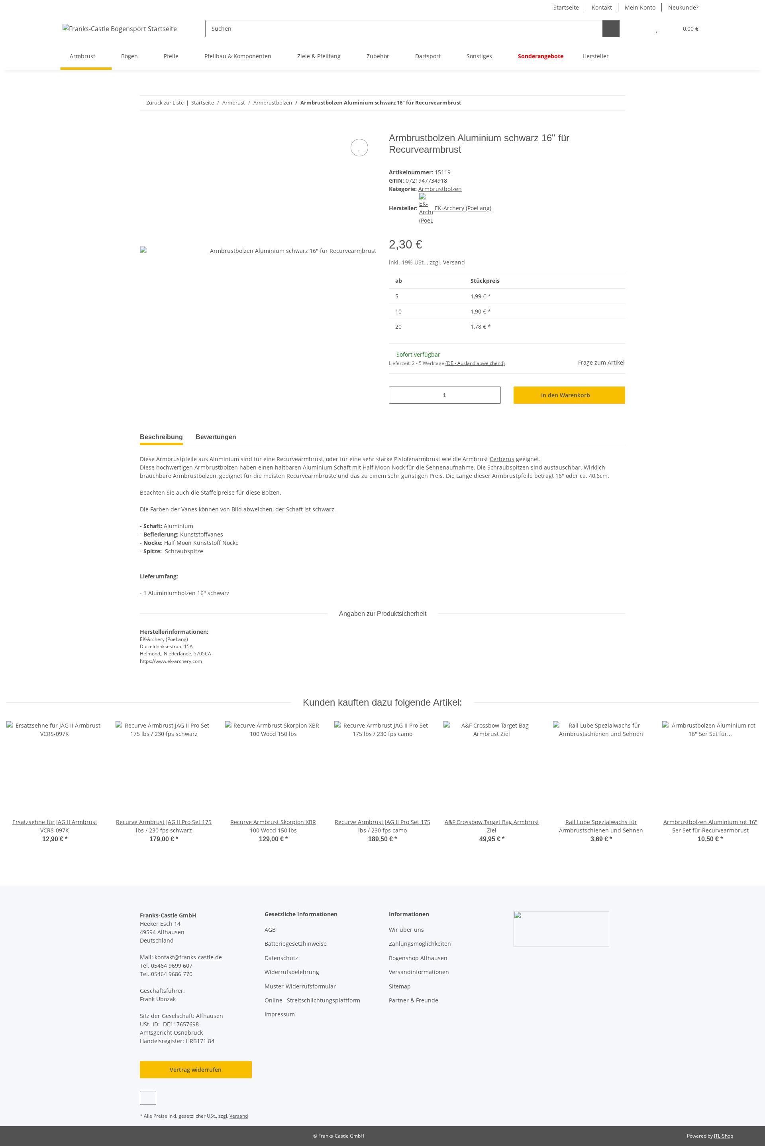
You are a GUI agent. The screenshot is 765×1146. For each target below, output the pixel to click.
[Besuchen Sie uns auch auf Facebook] (148, 1098)
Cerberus (502, 459)
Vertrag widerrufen (196, 1069)
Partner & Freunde (413, 1000)
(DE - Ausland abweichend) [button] (475, 363)
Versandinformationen (419, 972)
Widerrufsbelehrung (292, 972)
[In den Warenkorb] (146, 128)
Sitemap (400, 986)
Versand (454, 262)
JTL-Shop (723, 1135)
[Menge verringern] (397, 395)
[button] (640, 28)
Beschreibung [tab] (161, 437)
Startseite (566, 7)
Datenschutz (281, 958)
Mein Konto (640, 7)
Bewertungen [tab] (216, 437)
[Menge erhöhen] (491, 395)
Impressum (280, 1014)
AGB (270, 929)
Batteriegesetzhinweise (296, 943)
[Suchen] (611, 28)
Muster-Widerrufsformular (300, 986)
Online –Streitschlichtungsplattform (312, 1000)
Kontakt (602, 7)
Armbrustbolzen (440, 189)
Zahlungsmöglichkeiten (420, 943)
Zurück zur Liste (165, 102)
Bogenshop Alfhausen (418, 958)
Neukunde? (683, 7)
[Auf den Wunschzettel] (359, 147)
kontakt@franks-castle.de (188, 957)
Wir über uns (406, 929)
